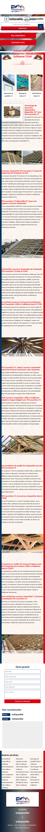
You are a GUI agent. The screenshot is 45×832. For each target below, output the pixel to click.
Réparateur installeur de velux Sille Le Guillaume (21, 761)
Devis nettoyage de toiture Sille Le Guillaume (7, 769)
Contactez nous (18, 43)
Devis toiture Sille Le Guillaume (22, 768)
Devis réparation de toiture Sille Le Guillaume (36, 774)
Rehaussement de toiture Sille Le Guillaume (7, 785)
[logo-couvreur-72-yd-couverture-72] (17, 7)
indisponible (16, 19)
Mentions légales (22, 828)
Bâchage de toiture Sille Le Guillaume (22, 784)
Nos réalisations (18, 36)
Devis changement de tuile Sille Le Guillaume (7, 777)
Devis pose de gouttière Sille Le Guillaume (35, 761)
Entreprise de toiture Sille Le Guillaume (22, 773)
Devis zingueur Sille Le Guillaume (36, 768)
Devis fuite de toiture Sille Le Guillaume (22, 778)
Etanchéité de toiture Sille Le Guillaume (6, 761)
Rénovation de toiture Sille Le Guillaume (34, 782)
